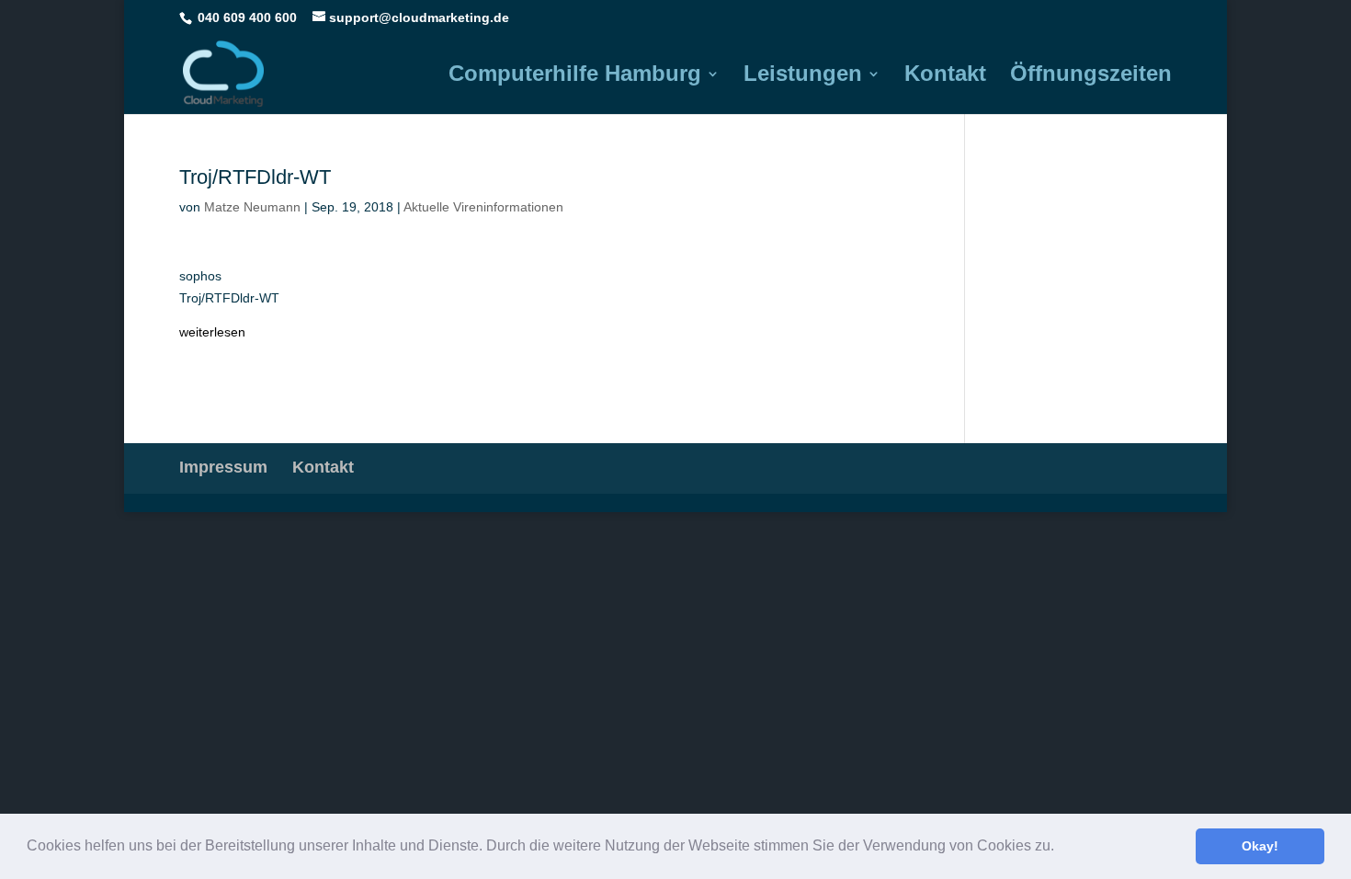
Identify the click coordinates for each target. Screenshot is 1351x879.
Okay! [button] (1260, 846)
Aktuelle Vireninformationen (483, 207)
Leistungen (803, 76)
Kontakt (945, 76)
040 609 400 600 (247, 17)
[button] (1060, 847)
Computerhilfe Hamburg (574, 76)
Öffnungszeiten (1091, 76)
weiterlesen (212, 332)
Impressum (223, 467)
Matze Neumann (252, 207)
